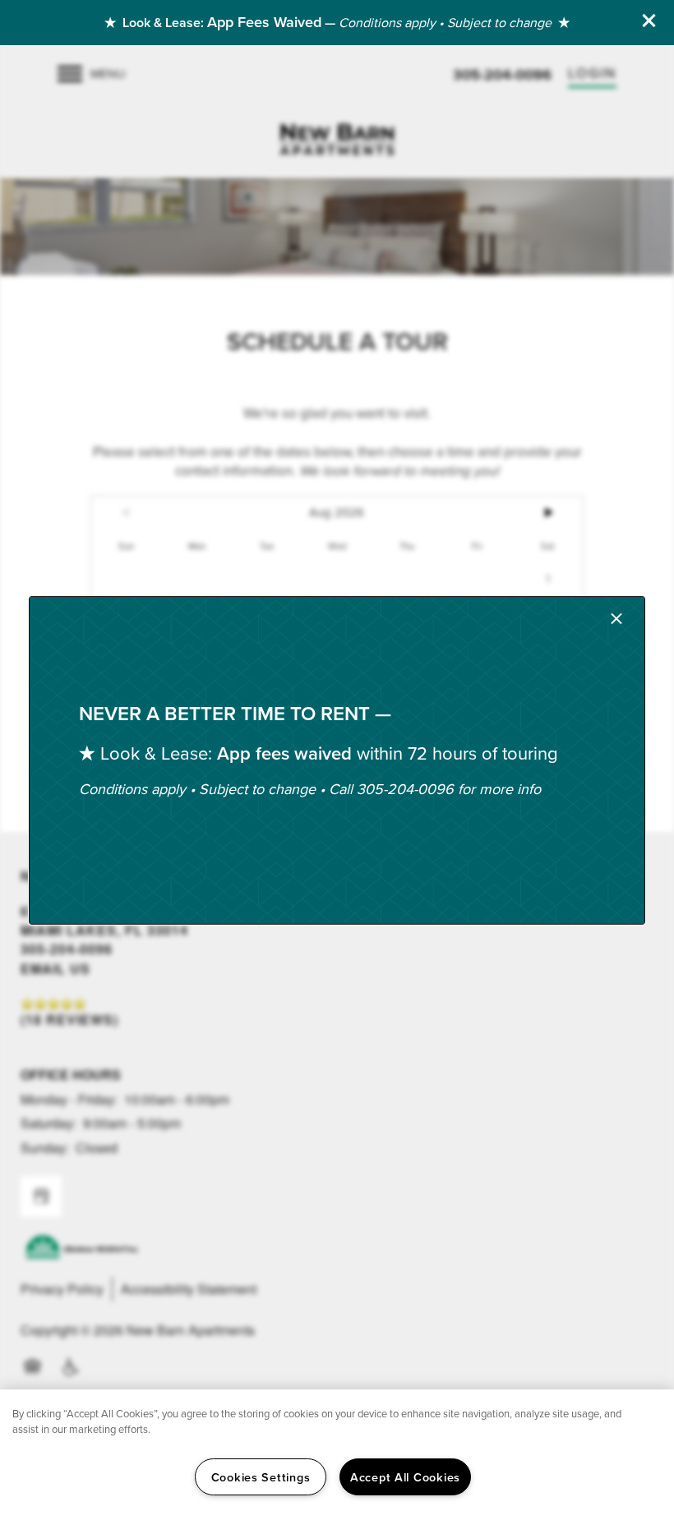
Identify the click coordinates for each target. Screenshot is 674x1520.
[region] (337, 1454)
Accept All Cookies (405, 1477)
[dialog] (337, 760)
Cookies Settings (261, 1477)
